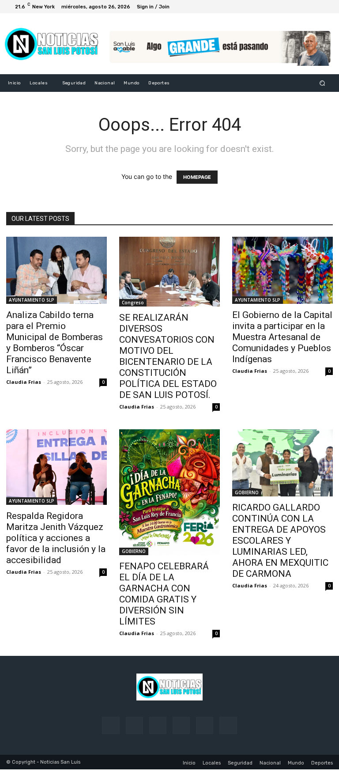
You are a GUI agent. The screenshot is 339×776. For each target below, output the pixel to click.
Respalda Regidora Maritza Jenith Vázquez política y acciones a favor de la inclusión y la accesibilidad (55, 538)
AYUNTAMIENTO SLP (31, 300)
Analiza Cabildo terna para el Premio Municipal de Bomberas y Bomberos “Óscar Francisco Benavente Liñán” (54, 342)
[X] (304, 6)
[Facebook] (283, 6)
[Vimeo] (315, 6)
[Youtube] (325, 6)
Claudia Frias (23, 382)
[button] (322, 83)
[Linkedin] (157, 725)
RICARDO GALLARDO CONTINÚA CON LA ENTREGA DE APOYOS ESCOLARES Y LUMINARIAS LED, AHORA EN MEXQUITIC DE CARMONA (280, 540)
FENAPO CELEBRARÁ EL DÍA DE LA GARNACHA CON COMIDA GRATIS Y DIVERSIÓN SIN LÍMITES (164, 594)
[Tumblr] (204, 725)
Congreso (133, 302)
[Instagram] (294, 6)
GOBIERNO (134, 551)
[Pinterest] (181, 725)
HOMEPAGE (197, 177)
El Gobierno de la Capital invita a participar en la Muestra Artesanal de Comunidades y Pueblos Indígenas (282, 337)
